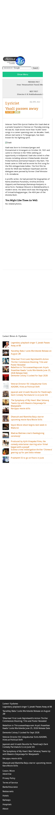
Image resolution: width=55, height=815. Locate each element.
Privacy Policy (9, 778)
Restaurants (8, 791)
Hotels (6, 796)
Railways (6, 800)
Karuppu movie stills (12, 758)
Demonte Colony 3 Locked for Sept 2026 (21, 732)
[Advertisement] (27, 28)
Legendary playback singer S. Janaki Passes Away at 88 (27, 707)
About (5, 809)
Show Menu (22, 74)
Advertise (7, 774)
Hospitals (7, 804)
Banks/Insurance (10, 787)
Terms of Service (10, 782)
